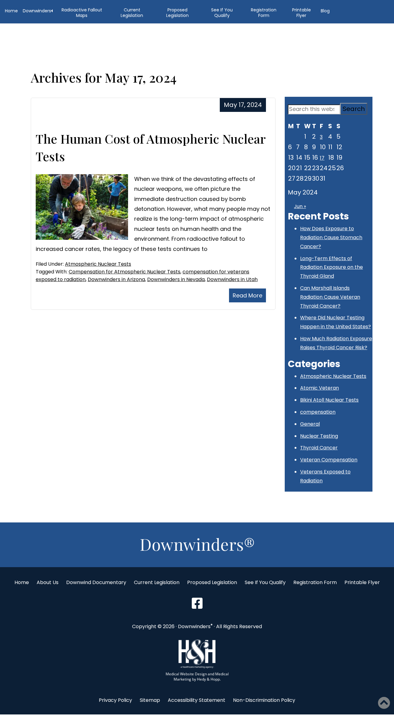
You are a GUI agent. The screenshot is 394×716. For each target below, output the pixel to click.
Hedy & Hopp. (209, 679)
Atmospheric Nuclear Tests (98, 264)
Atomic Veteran (319, 387)
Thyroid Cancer (319, 447)
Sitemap (150, 700)
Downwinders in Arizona (116, 279)
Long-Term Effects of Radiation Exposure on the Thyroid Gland (331, 267)
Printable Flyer (301, 12)
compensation (318, 411)
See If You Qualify (222, 12)
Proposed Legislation (177, 12)
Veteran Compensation (328, 459)
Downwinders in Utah (232, 279)
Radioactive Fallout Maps (82, 12)
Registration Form (263, 12)
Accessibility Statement (196, 700)
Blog (325, 11)
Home (11, 11)
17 (322, 158)
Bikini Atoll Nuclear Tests (329, 399)
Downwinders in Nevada (176, 279)
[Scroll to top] (197, 603)
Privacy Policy (115, 700)
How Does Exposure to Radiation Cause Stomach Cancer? (331, 237)
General (310, 424)
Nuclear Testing (319, 436)
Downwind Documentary (96, 582)
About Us (47, 582)
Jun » (300, 206)
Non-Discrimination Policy (264, 700)
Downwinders (37, 11)
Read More (247, 295)
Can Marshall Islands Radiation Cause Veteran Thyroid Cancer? (330, 296)
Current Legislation (132, 12)
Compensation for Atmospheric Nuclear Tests (124, 271)
